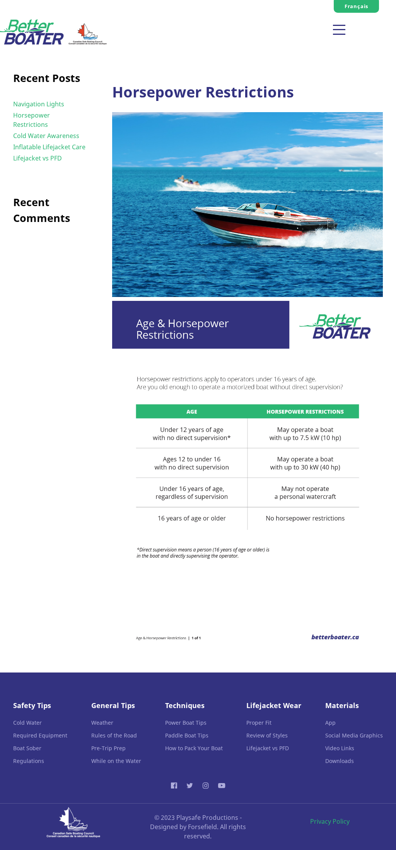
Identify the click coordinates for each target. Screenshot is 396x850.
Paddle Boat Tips (186, 735)
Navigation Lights (38, 104)
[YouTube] (221, 785)
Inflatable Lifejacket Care (49, 147)
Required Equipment (40, 735)
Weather (102, 722)
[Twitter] (191, 785)
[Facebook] (175, 785)
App (330, 722)
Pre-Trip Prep (108, 748)
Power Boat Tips (186, 722)
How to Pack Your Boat (194, 748)
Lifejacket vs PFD (37, 158)
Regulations (28, 761)
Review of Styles (267, 735)
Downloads (339, 761)
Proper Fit (258, 722)
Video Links (339, 748)
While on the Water (116, 761)
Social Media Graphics (354, 735)
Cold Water (27, 722)
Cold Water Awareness (46, 135)
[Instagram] (206, 785)
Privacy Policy (330, 821)
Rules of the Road (114, 735)
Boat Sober (27, 748)
